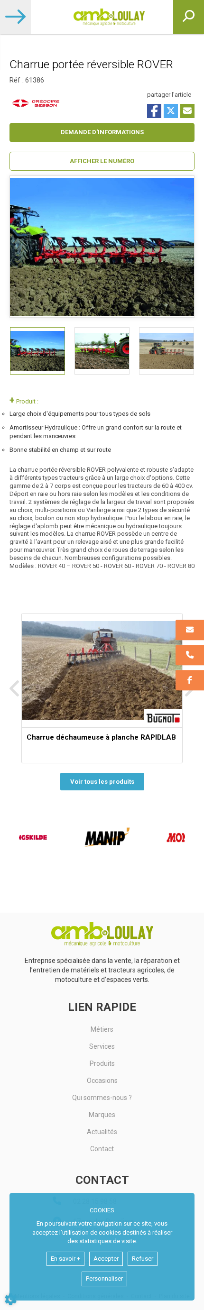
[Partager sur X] (171, 111)
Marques (102, 1114)
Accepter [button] (106, 1258)
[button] (102, 161)
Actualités (102, 1132)
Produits (102, 1063)
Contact (102, 1149)
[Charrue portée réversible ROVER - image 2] (102, 351)
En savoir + (65, 1258)
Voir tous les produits (102, 781)
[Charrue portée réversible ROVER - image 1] (37, 351)
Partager (154, 110)
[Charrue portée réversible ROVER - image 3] (166, 351)
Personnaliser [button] (104, 1278)
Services (102, 1046)
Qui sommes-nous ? (102, 1097)
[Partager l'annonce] (187, 111)
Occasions (102, 1080)
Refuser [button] (142, 1258)
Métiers (102, 1029)
